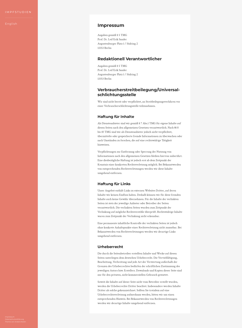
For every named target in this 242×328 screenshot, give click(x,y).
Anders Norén (20, 322)
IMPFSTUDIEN (18, 12)
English (11, 23)
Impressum (9, 317)
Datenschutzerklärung (14, 319)
